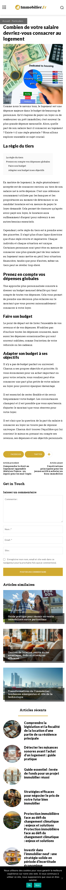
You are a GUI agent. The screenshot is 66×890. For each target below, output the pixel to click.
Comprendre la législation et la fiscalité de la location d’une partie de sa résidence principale (42, 730)
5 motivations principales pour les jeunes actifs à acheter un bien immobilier (48, 470)
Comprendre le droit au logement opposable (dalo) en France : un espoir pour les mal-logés (17, 470)
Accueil (6, 21)
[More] (49, 454)
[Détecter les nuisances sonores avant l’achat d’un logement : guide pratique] (12, 754)
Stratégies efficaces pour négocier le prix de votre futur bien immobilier (41, 797)
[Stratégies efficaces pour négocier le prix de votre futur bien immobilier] (12, 798)
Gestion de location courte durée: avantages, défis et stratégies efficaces (29, 655)
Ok (29, 885)
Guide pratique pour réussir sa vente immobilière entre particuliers (31, 618)
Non (37, 885)
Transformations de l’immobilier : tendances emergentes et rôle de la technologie (30, 693)
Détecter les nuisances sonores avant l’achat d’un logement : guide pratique (41, 753)
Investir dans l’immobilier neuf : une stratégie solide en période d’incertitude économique (40, 857)
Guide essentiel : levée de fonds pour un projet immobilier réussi (41, 773)
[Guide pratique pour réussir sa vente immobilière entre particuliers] (33, 606)
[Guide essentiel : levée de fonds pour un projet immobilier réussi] (12, 776)
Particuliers (17, 21)
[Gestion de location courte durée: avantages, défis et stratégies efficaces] (33, 645)
